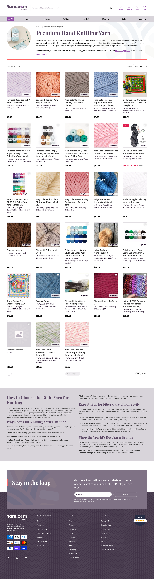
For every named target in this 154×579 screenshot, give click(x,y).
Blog (39, 521)
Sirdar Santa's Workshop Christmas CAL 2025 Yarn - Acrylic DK (135, 103)
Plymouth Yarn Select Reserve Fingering (75, 302)
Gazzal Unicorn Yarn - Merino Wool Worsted (133, 152)
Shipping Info (106, 525)
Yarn (28, 19)
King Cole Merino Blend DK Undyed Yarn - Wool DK (47, 202)
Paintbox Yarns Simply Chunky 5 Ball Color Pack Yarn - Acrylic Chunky (47, 153)
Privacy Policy (90, 501)
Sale (124, 19)
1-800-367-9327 (107, 545)
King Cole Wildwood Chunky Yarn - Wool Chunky (74, 103)
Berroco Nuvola (14, 250)
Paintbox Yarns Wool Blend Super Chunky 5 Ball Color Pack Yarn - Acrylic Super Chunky (133, 253)
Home (38, 27)
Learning (142, 19)
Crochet (86, 19)
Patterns (46, 19)
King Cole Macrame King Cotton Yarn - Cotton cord (76, 202)
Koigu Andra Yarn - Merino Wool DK (102, 251)
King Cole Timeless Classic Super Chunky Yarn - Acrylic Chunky (75, 352)
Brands (71, 525)
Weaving (105, 19)
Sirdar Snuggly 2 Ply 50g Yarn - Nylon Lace (134, 200)
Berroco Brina (42, 301)
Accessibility (105, 537)
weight (123, 51)
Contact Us (105, 521)
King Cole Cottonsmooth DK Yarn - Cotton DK (106, 152)
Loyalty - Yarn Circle (44, 529)
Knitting (66, 19)
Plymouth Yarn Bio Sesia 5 (105, 302)
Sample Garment (15, 349)
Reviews (40, 537)
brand (117, 51)
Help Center (105, 533)
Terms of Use (42, 541)
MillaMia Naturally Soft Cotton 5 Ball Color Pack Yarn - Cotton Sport (76, 153)
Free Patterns (74, 557)
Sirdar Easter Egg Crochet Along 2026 (16, 302)
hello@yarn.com (107, 549)
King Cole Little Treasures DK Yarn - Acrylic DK (45, 352)
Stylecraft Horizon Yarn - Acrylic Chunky (47, 101)
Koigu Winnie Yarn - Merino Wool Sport (103, 200)
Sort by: (129, 66)
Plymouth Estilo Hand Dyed (46, 251)
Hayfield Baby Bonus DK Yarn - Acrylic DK (18, 101)
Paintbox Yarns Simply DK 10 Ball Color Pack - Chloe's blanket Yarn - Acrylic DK (75, 253)
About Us (40, 525)
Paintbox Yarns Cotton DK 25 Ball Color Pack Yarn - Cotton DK (17, 202)
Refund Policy (106, 529)
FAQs (103, 541)
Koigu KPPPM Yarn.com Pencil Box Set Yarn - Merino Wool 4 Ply (134, 304)
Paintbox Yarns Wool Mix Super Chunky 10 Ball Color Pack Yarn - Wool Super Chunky (18, 153)
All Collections (74, 553)
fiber (128, 51)
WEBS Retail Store (44, 533)
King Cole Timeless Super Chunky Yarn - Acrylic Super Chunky (104, 103)
